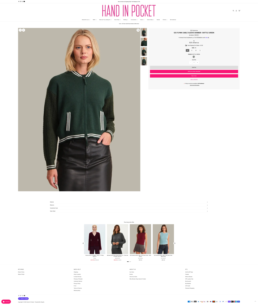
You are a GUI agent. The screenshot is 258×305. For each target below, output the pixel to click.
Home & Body (150, 19)
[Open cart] (239, 10)
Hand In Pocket (30, 302)
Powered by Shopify (39, 302)
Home (120, 23)
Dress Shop (116, 19)
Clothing (125, 19)
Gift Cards (187, 285)
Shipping (76, 272)
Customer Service (78, 281)
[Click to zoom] (138, 30)
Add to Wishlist (194, 79)
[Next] (23, 30)
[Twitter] (22, 1)
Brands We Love (85, 19)
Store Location (77, 274)
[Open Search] (233, 10)
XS (188, 51)
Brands (158, 19)
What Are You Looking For (104, 19)
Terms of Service (78, 288)
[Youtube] (24, 1)
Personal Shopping (189, 288)
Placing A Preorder (78, 279)
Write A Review (188, 276)
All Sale (164, 19)
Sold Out (194, 67)
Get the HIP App (189, 272)
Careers (187, 274)
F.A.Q (75, 285)
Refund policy (77, 290)
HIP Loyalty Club (189, 279)
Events (131, 274)
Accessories (133, 19)
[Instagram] (20, 1)
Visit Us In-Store (133, 276)
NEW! (94, 19)
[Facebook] (18, 1)
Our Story (132, 272)
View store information (194, 85)
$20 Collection (173, 19)
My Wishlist (188, 283)
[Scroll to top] (255, 301)
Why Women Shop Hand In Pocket (138, 279)
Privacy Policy (77, 283)
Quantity (194, 59)
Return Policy (21, 272)
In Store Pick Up (77, 276)
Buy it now (194, 75)
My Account (188, 281)
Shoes (141, 19)
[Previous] (20, 30)
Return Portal (21, 274)
